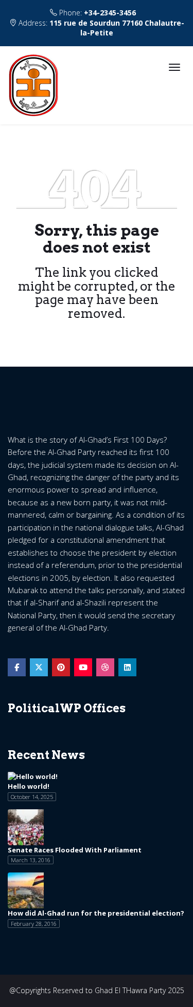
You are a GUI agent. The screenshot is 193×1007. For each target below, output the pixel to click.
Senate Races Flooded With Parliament (75, 849)
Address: (100, 27)
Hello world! (28, 786)
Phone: (96, 12)
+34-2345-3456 (110, 12)
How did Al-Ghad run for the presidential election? (96, 913)
